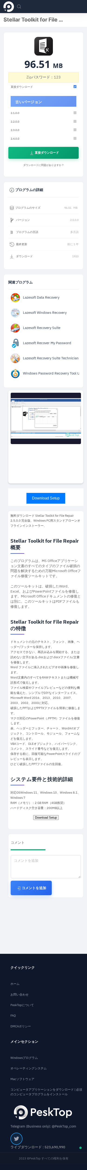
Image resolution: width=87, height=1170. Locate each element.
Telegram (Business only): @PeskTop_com (43, 1126)
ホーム (14, 984)
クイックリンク (22, 967)
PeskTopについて (22, 1005)
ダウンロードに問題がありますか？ (43, 165)
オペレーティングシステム (28, 1068)
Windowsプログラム (24, 1058)
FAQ (13, 1015)
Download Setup (46, 498)
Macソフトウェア (22, 1079)
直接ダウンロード (46, 152)
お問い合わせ (19, 994)
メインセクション (24, 1041)
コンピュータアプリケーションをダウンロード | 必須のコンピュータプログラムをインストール (46, 1091)
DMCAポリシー (20, 1026)
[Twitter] (16, 1139)
